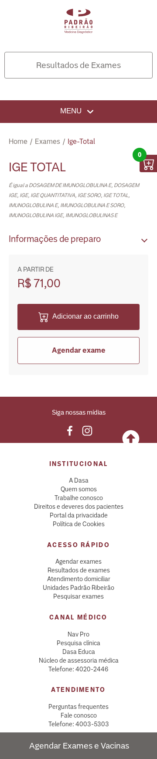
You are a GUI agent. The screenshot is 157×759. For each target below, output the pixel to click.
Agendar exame (79, 350)
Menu (72, 111)
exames (47, 141)
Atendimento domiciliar (78, 578)
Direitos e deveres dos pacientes (78, 506)
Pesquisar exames (78, 596)
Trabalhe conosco (79, 497)
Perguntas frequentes (78, 706)
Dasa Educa (78, 651)
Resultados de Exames (78, 65)
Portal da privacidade (79, 515)
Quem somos (79, 489)
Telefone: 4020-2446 (78, 669)
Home (18, 141)
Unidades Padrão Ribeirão (78, 587)
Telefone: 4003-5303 (78, 724)
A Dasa (79, 480)
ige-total (81, 141)
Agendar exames (78, 561)
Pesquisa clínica (78, 643)
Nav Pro (78, 634)
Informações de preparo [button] (55, 239)
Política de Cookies (79, 524)
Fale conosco (79, 715)
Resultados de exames (79, 570)
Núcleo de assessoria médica (79, 660)
